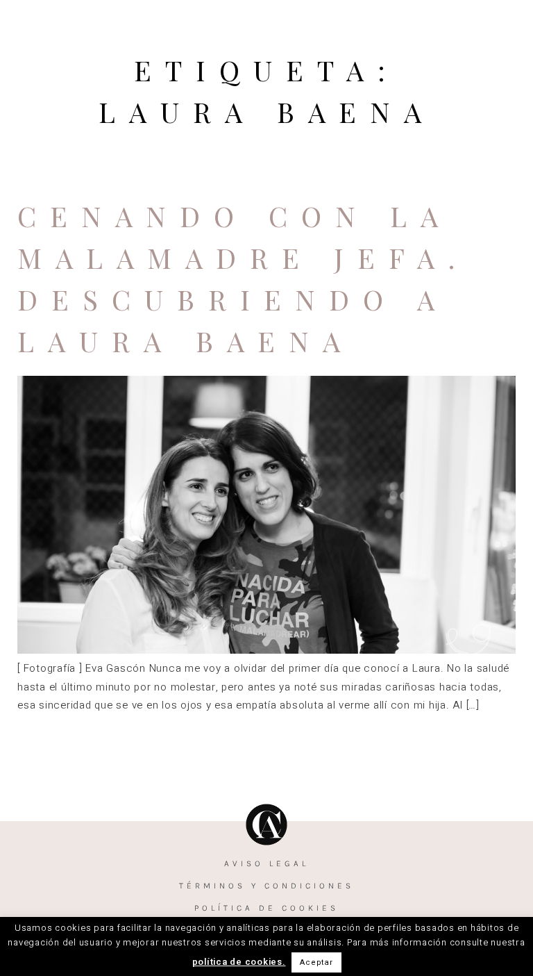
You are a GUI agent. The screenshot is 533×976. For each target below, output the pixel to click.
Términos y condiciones (266, 886)
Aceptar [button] (316, 962)
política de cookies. (239, 961)
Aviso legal (266, 863)
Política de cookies (266, 908)
